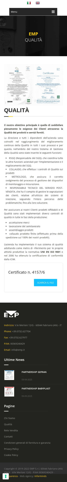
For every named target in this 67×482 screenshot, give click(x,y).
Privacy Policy (11, 448)
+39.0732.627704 (21, 331)
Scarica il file (45, 282)
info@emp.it (18, 349)
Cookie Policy (11, 455)
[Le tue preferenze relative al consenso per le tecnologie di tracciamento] (6, 476)
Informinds (40, 476)
